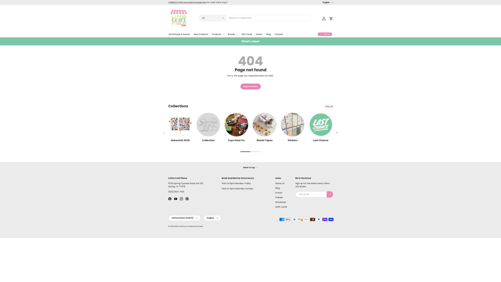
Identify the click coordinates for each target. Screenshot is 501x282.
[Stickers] (292, 124)
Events (278, 192)
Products (216, 34)
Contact (279, 34)
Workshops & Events (179, 34)
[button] (331, 18)
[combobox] (255, 18)
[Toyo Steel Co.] (236, 124)
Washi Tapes (265, 140)
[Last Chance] (321, 124)
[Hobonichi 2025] (180, 124)
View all (329, 106)
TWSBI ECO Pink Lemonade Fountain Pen (187, 2)
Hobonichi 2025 (180, 140)
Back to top (249, 167)
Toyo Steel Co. (236, 140)
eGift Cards (281, 206)
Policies (279, 197)
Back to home (251, 86)
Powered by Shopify (195, 226)
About (259, 34)
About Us (280, 183)
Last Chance (320, 140)
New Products (201, 34)
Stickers (293, 140)
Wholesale (280, 202)
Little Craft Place (180, 226)
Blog (268, 34)
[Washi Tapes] (264, 124)
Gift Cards (247, 34)
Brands (231, 34)
